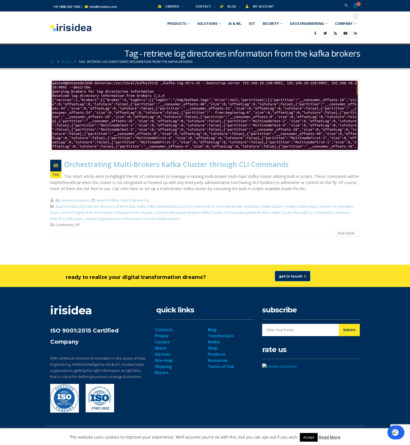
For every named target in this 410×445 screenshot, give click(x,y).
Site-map (164, 360)
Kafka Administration (164, 206)
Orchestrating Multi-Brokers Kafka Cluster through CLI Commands (176, 164)
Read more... (347, 233)
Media (214, 341)
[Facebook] (315, 33)
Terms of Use (221, 366)
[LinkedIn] (355, 33)
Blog (231, 6)
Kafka (141, 206)
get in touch (291, 276)
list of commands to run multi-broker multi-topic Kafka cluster (233, 206)
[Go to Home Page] (52, 62)
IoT (252, 23)
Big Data (86, 206)
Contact (203, 6)
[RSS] (335, 33)
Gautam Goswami (74, 200)
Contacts (164, 329)
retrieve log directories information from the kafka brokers (133, 218)
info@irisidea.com (103, 6)
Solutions (207, 23)
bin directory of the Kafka (114, 206)
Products (176, 23)
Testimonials (220, 335)
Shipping (163, 366)
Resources (217, 360)
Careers (172, 6)
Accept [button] (308, 437)
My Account (263, 6)
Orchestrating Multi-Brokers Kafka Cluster (189, 212)
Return (161, 372)
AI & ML (234, 23)
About (161, 348)
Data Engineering (307, 23)
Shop (213, 348)
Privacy (161, 335)
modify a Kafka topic (300, 206)
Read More (330, 437)
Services (162, 354)
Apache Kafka (108, 200)
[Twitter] (325, 33)
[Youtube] (345, 33)
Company (344, 23)
